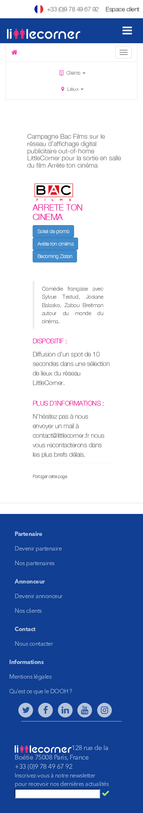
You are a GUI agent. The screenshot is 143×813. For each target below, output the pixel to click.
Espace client (122, 9)
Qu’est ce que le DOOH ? (40, 692)
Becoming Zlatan (55, 256)
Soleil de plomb (53, 231)
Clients (73, 73)
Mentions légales (30, 677)
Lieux (73, 89)
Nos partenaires (35, 564)
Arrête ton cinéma (55, 243)
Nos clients (28, 611)
